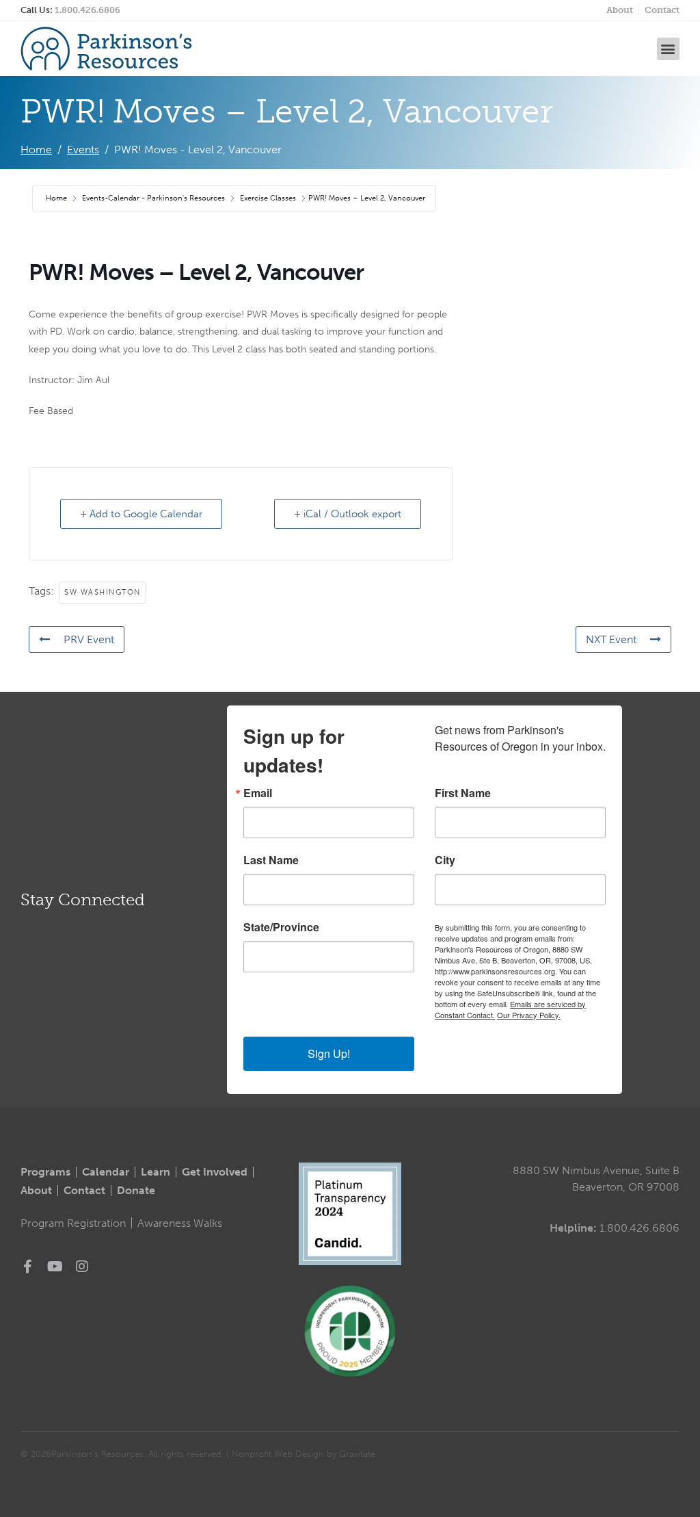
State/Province (281, 927)
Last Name (271, 860)
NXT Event (611, 639)
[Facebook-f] (27, 1266)
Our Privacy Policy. (529, 1014)
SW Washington (102, 592)
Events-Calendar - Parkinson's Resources (153, 198)
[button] (668, 49)
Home (57, 198)
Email (257, 793)
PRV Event (89, 639)
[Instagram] (82, 1266)
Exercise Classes (268, 198)
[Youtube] (55, 1266)
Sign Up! (329, 1053)
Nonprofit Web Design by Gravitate (303, 1454)
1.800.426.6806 (87, 10)
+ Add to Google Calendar (141, 514)
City (445, 860)
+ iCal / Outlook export (347, 514)
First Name (463, 793)
